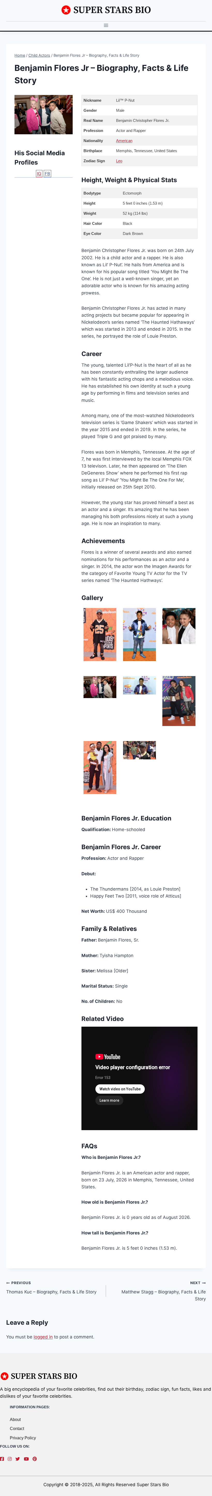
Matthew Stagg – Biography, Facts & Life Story (164, 1291)
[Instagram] (11, 1459)
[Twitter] (19, 1459)
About (15, 1419)
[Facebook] (3, 1459)
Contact (17, 1428)
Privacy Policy (23, 1438)
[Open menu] (106, 25)
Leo (119, 161)
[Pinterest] (36, 1459)
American (124, 140)
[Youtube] (27, 1459)
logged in (43, 1336)
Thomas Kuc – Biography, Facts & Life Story (51, 1287)
